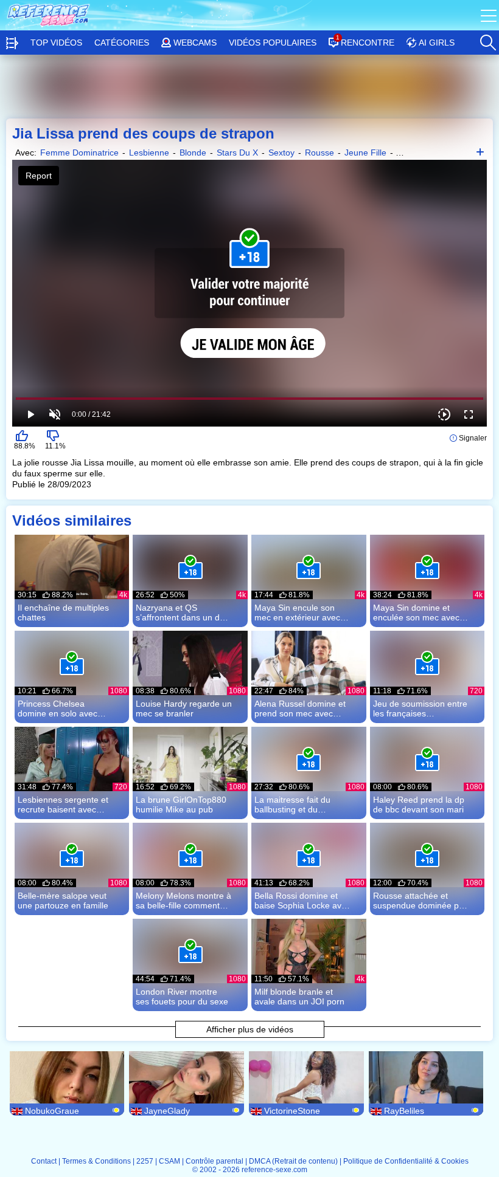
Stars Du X (237, 152)
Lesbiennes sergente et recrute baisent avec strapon (63, 804)
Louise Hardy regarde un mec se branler (184, 708)
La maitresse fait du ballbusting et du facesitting (292, 804)
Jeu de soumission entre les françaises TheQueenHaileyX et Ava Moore (420, 708)
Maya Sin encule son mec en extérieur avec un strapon (297, 612)
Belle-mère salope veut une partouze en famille (63, 900)
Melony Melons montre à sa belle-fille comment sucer (183, 900)
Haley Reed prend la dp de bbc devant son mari (418, 804)
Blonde (193, 152)
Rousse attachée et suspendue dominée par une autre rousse (420, 900)
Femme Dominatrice (79, 152)
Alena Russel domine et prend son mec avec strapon (300, 708)
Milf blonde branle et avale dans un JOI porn (299, 996)
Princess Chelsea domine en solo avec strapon (57, 708)
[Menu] (490, 15)
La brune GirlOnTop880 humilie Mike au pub (181, 804)
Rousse (319, 152)
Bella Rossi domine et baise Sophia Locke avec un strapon (302, 900)
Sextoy (281, 152)
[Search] (487, 39)
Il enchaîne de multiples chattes (63, 612)
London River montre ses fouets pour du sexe (182, 996)
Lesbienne (149, 152)
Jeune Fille (365, 152)
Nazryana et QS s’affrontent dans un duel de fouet (183, 612)
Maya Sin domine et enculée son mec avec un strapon (416, 612)
